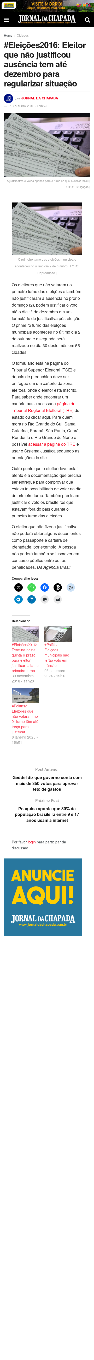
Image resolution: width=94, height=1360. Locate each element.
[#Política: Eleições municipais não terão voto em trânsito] (58, 634)
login (32, 841)
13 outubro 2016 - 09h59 (28, 105)
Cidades (23, 35)
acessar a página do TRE (51, 444)
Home (8, 35)
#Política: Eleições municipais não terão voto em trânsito (56, 655)
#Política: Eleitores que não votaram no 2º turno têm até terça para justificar (25, 718)
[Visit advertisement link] (47, 6)
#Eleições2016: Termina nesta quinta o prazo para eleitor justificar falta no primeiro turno (25, 657)
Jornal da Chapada (39, 98)
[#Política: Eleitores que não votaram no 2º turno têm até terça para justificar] (25, 695)
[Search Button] (87, 19)
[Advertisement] (47, 1148)
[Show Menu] (6, 19)
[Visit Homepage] (47, 19)
